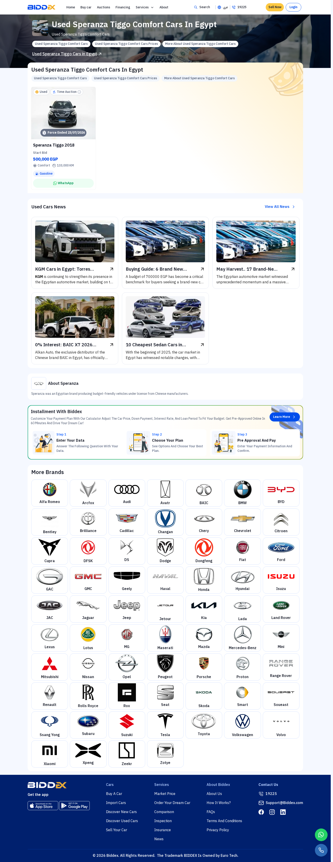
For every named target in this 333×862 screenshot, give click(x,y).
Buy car (86, 7)
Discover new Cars (121, 812)
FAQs (211, 812)
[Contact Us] (321, 850)
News (159, 839)
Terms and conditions (224, 821)
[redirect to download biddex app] (43, 805)
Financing (123, 7)
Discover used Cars (122, 821)
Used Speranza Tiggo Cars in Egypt (64, 54)
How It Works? (219, 803)
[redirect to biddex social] (261, 812)
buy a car (114, 794)
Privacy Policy (218, 830)
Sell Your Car (116, 830)
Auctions (103, 7)
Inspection (163, 821)
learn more (281, 416)
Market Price (164, 794)
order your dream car (172, 803)
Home (70, 7)
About (163, 7)
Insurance (162, 830)
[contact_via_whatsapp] (321, 834)
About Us (214, 794)
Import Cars (116, 803)
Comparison (164, 812)
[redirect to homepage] (41, 7)
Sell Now (274, 7)
